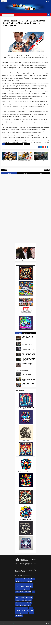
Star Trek (22, 584)
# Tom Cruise (26, 143)
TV (28, 578)
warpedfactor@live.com (20, 571)
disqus (9, 173)
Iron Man (31, 613)
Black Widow (28, 591)
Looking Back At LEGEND (7, 160)
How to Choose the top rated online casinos (28, 384)
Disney (17, 586)
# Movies (16, 143)
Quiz (33, 591)
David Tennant (29, 584)
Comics (22, 581)
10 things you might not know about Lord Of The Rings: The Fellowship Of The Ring (24, 338)
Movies (32, 578)
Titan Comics (28, 600)
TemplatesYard (15, 623)
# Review (21, 143)
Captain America (19, 591)
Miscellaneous (29, 597)
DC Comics (29, 602)
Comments (32, 333)
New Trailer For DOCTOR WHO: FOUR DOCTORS (27, 343)
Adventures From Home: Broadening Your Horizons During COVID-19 (28, 365)
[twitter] (49, 1)
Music (17, 605)
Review (17, 581)
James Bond (18, 608)
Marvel (17, 602)
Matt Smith (25, 608)
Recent (25, 333)
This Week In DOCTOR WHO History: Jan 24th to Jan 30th (28, 354)
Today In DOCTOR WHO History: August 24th (27, 373)
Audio (32, 610)
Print (17, 597)
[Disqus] (25, 191)
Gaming (17, 600)
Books (17, 584)
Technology (18, 613)
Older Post (46, 169)
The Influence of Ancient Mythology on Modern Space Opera (28, 379)
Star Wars (22, 602)
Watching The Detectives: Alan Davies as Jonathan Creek (25, 259)
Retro (29, 605)
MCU (28, 610)
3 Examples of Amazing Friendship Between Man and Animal (24, 369)
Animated (18, 610)
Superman (25, 613)
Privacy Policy (21, 623)
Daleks (30, 608)
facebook (25, 173)
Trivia (22, 600)
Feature (17, 578)
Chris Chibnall (19, 589)
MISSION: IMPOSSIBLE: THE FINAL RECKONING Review (24, 161)
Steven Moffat (23, 605)
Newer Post (4, 169)
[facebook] (47, 1)
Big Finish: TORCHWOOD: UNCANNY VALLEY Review (28, 348)
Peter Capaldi (29, 581)
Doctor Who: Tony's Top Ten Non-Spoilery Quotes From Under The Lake (28, 359)
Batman (22, 586)
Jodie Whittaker (29, 586)
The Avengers (19, 615)
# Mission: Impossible (9, 143)
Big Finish (22, 597)
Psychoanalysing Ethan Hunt (39, 160)
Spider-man (26, 589)
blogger (42, 173)
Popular (18, 333)
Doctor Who (23, 578)
